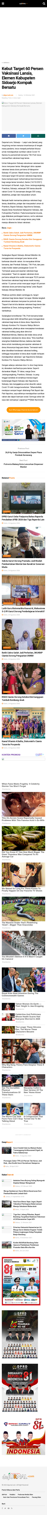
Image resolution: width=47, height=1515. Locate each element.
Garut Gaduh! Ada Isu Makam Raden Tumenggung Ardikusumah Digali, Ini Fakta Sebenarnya (28, 1150)
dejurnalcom (8, 95)
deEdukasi (8, 603)
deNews (6, 62)
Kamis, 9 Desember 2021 (23, 1238)
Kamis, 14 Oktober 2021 (26, 95)
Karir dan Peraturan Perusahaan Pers (16, 1497)
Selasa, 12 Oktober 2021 (23, 1222)
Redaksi (12, 1494)
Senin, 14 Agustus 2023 (23, 1156)
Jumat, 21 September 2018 (14, 1197)
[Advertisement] (23, 34)
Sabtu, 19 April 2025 (22, 1209)
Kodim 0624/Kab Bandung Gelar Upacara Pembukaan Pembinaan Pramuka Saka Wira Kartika (26, 1245)
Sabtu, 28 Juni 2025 (22, 1251)
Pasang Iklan (36, 1497)
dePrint (4, 1494)
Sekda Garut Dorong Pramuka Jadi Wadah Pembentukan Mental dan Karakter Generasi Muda (23, 564)
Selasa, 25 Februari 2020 (23, 1186)
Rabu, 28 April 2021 (12, 1166)
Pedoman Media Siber (25, 1494)
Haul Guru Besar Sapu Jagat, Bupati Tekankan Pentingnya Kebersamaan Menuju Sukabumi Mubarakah (27, 1204)
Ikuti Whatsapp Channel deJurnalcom (23, 410)
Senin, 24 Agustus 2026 (11, 523)
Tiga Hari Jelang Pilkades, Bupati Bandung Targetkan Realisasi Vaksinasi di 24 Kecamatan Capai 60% (29, 1217)
